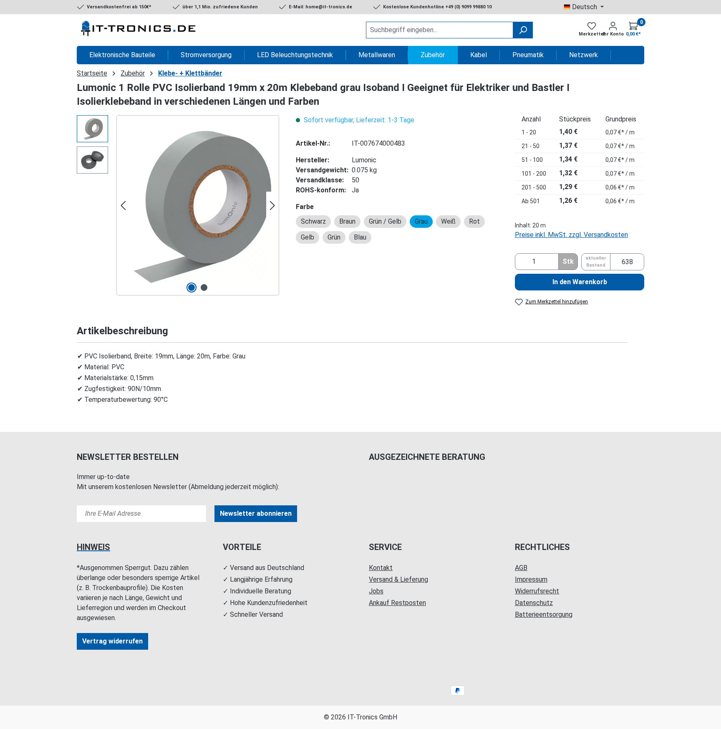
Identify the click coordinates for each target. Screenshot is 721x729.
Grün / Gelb (385, 221)
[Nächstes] (272, 205)
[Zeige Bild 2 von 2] (204, 287)
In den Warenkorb (579, 282)
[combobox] (439, 30)
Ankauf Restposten (397, 603)
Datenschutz (534, 603)
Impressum (531, 579)
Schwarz (313, 221)
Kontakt (381, 568)
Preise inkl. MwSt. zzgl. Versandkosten (571, 235)
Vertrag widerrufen (112, 641)
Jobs (376, 591)
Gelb (307, 237)
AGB (521, 568)
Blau (360, 237)
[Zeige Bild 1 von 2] (191, 287)
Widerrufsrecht (537, 591)
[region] (177, 205)
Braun (347, 221)
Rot (474, 221)
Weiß (448, 221)
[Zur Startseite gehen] (139, 30)
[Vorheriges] (123, 205)
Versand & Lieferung (398, 579)
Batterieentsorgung (543, 614)
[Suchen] (523, 30)
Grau (421, 221)
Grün (334, 237)
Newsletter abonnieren (256, 513)
